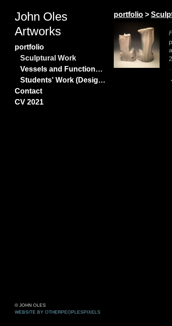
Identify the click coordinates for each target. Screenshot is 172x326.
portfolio (29, 47)
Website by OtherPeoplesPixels (57, 312)
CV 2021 (29, 102)
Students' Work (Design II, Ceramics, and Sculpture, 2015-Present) (63, 80)
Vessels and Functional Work (63, 69)
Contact (28, 91)
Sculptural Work (48, 58)
